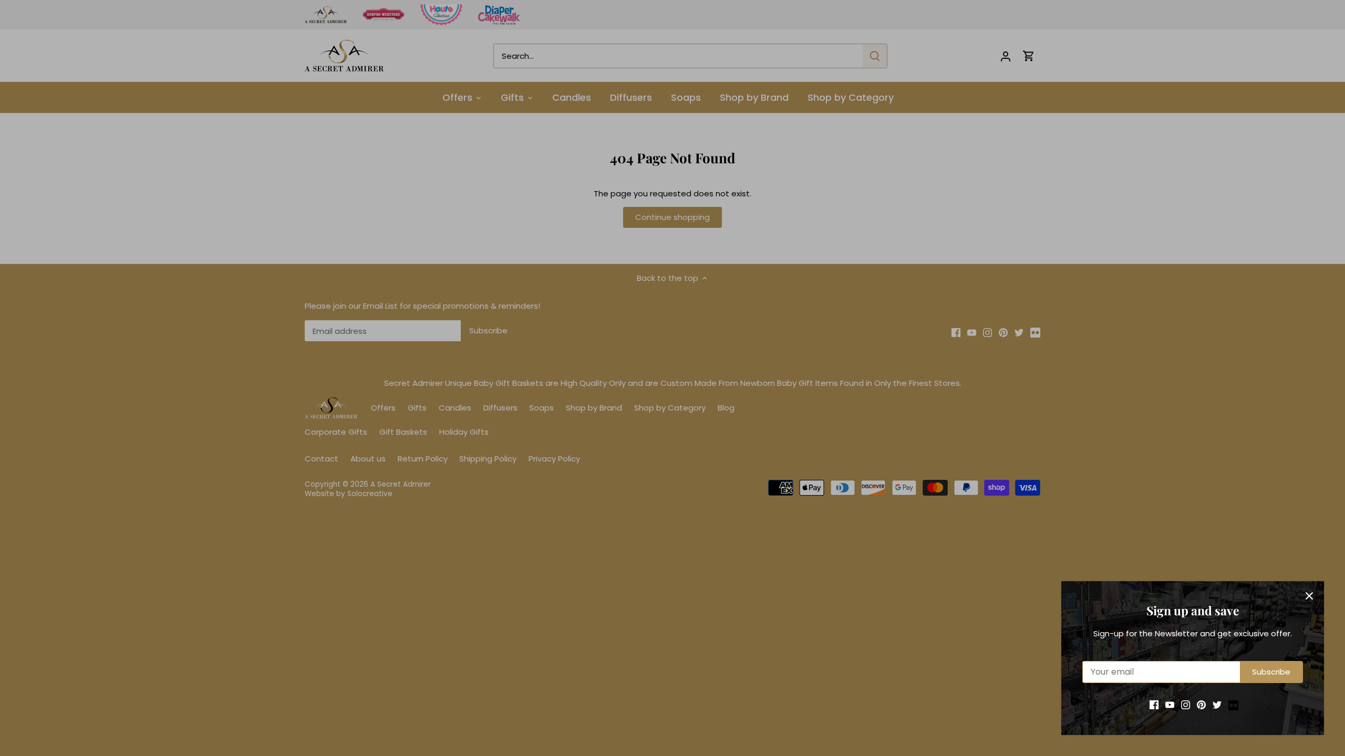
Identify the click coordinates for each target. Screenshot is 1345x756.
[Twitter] (1217, 704)
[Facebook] (1154, 704)
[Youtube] (1169, 704)
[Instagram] (1185, 704)
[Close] (1309, 595)
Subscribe (1271, 671)
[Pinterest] (1201, 704)
